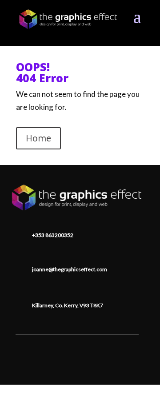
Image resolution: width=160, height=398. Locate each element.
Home (38, 138)
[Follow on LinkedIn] (77, 348)
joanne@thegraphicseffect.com (69, 269)
